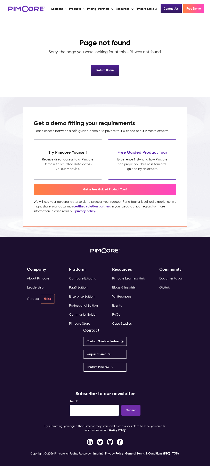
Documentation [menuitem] (171, 278)
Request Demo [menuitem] (96, 354)
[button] (92, 8)
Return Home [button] (105, 70)
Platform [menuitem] (77, 269)
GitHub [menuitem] (164, 287)
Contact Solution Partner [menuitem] (103, 341)
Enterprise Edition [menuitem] (82, 296)
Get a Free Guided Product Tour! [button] (105, 189)
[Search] (156, 9)
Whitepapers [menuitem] (121, 296)
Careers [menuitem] (33, 299)
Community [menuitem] (170, 269)
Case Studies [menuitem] (122, 323)
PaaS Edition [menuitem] (78, 287)
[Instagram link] (110, 442)
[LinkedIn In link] (120, 442)
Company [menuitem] (36, 269)
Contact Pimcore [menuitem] (98, 367)
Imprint (98, 453)
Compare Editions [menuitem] (82, 278)
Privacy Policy (116, 430)
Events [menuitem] (117, 305)
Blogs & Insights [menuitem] (124, 287)
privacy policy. (85, 211)
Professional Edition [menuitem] (83, 305)
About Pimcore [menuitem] (38, 278)
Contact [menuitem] (91, 330)
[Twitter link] (100, 442)
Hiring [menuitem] (47, 299)
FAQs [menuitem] (116, 314)
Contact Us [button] (171, 8)
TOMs (176, 453)
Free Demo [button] (193, 8)
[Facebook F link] (90, 442)
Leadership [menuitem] (35, 287)
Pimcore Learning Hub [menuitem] (128, 278)
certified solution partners (92, 206)
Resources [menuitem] (122, 269)
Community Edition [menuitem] (83, 314)
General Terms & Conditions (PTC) (147, 453)
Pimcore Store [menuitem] (79, 323)
